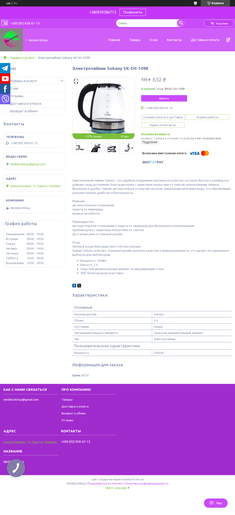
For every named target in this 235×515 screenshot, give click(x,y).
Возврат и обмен (24, 111)
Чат (219, 503)
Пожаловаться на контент (105, 483)
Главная (114, 40)
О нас (154, 40)
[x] (79, 286)
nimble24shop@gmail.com (28, 164)
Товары (134, 40)
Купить (164, 98)
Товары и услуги (22, 58)
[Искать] (181, 23)
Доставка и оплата (205, 40)
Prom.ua (138, 479)
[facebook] (74, 286)
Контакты (174, 40)
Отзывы (16, 96)
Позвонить (132, 12)
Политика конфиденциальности (146, 483)
